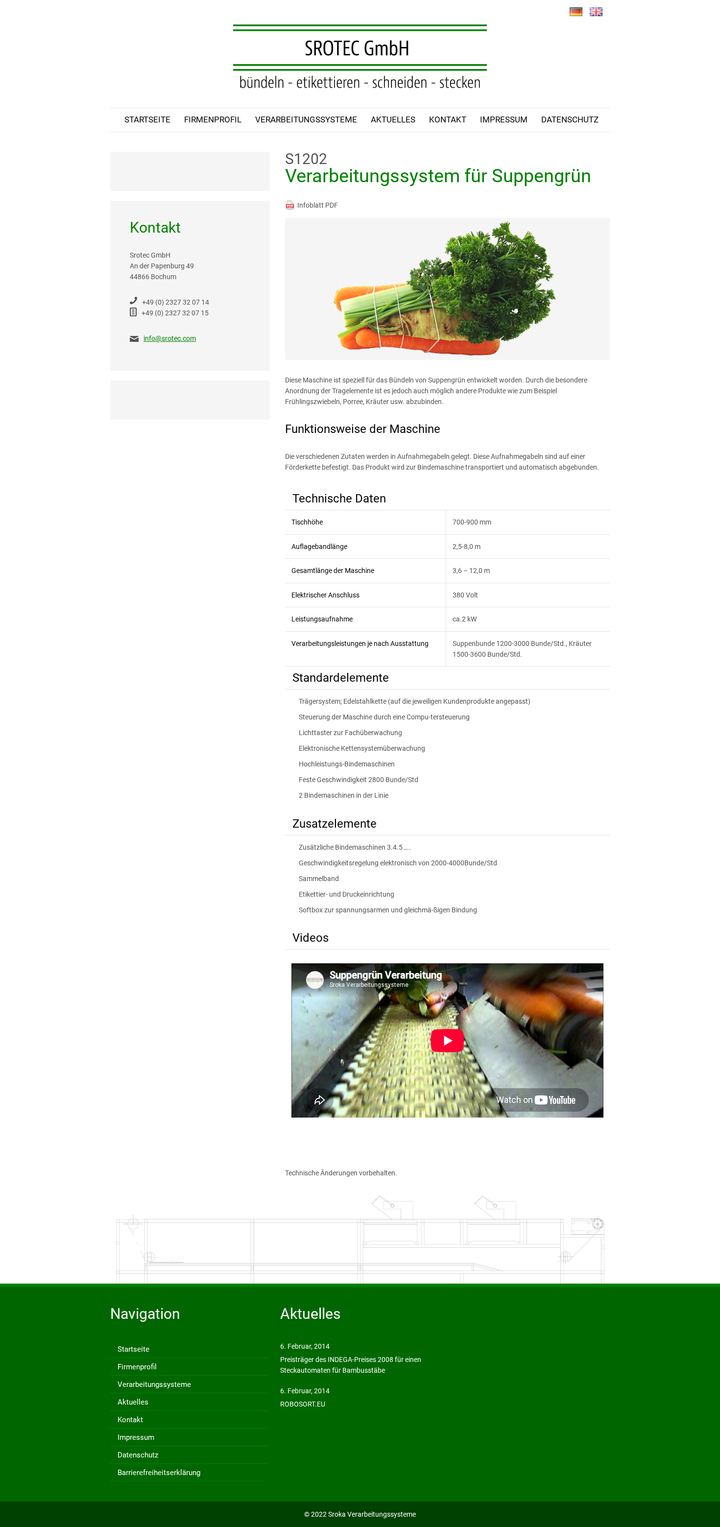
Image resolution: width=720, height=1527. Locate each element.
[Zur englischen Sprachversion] (596, 12)
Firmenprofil (212, 120)
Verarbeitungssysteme (306, 120)
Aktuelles (393, 120)
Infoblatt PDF (317, 205)
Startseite (147, 120)
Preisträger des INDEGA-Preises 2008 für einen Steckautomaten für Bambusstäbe (350, 1365)
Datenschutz (570, 120)
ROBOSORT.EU (302, 1404)
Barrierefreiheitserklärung (159, 1472)
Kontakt (447, 120)
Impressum (504, 120)
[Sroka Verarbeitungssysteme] (360, 56)
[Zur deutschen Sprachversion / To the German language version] (576, 12)
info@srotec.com (170, 338)
